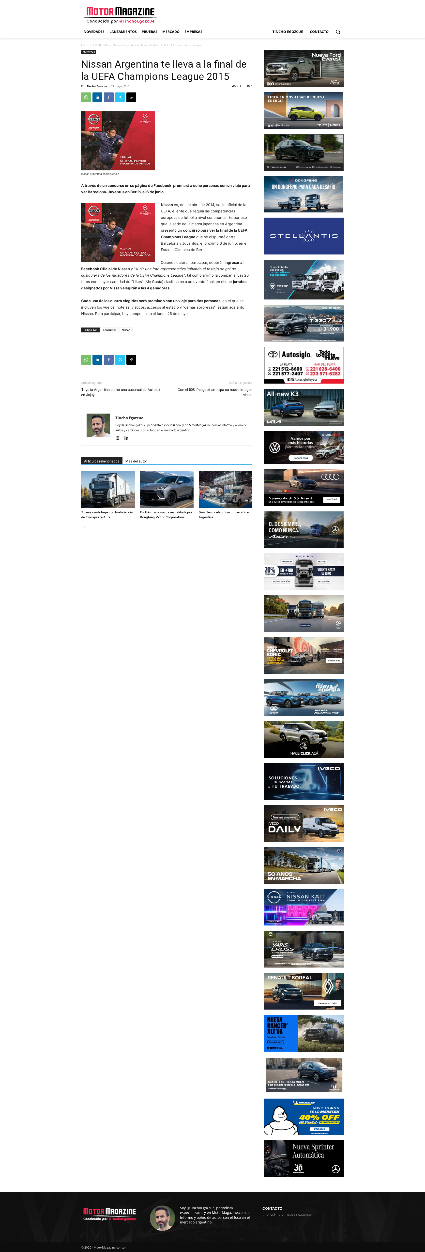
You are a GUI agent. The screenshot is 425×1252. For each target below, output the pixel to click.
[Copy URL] (131, 97)
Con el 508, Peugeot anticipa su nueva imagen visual (215, 392)
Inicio (84, 45)
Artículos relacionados (102, 461)
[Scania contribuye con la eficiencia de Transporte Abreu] (108, 489)
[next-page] (92, 527)
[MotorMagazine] (120, 15)
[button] (338, 32)
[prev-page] (84, 527)
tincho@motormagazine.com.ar (287, 1214)
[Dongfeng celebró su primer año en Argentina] (225, 489)
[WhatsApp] (86, 97)
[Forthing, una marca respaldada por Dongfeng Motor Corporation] (167, 489)
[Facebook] (109, 97)
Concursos (109, 330)
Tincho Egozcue (97, 86)
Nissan (126, 330)
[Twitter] (120, 97)
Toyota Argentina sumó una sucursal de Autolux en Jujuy (120, 392)
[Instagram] (119, 438)
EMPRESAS (100, 45)
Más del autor (136, 461)
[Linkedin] (97, 97)
